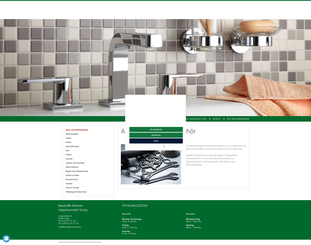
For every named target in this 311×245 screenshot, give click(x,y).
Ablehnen (156, 135)
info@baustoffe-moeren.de (69, 227)
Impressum (62, 242)
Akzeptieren (156, 129)
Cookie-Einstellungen (93, 242)
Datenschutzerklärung (75, 242)
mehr (156, 141)
